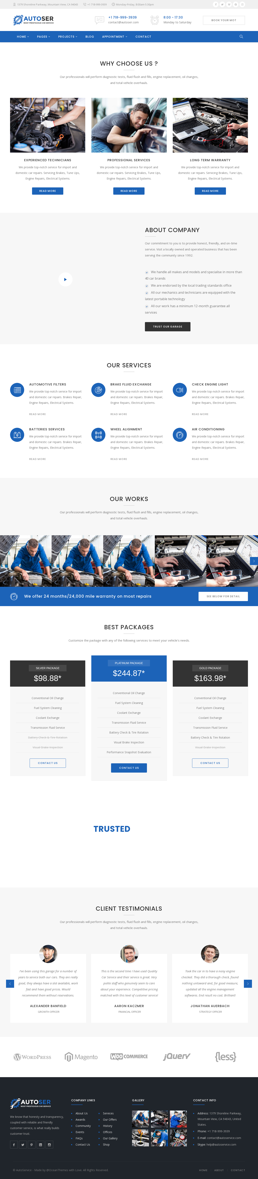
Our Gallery (110, 1138)
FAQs (79, 1138)
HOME (21, 37)
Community (83, 1126)
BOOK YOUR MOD (98, 859)
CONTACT (143, 37)
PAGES (42, 37)
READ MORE (47, 191)
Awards (80, 1119)
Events (80, 1132)
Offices (107, 1132)
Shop (106, 1144)
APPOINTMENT (113, 37)
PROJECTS (66, 37)
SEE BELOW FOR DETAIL (223, 596)
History (107, 1126)
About (219, 1170)
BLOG (89, 37)
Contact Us (83, 1144)
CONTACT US (48, 763)
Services (108, 1113)
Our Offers (110, 1119)
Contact (238, 1170)
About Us (82, 1113)
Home (203, 1170)
